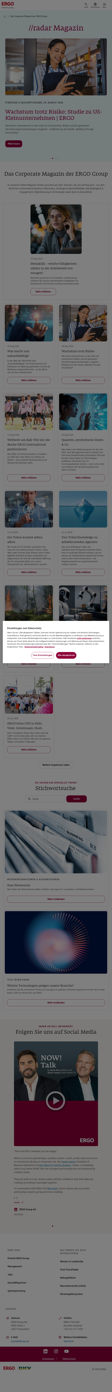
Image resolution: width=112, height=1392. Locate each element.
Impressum (49, 647)
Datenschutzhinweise (33, 647)
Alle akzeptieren (66, 655)
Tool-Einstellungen (42, 655)
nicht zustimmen (84, 638)
